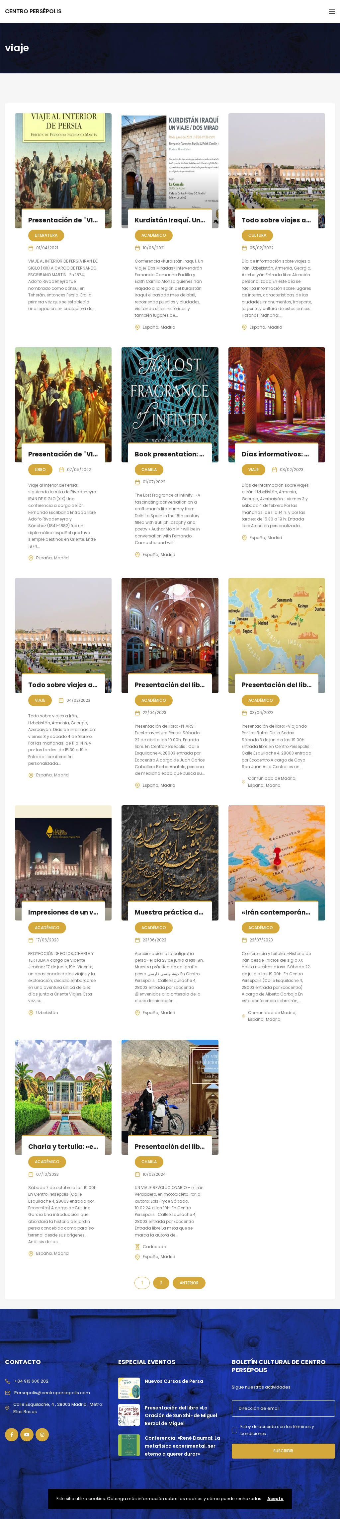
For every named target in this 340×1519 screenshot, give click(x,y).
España (150, 327)
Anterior (189, 1283)
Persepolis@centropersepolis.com (52, 1393)
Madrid (168, 327)
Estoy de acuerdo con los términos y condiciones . (277, 1430)
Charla (149, 469)
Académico (153, 235)
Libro (40, 469)
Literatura (46, 235)
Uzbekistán (47, 1012)
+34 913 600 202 (31, 1381)
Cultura (257, 235)
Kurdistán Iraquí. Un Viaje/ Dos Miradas (199, 220)
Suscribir (283, 1451)
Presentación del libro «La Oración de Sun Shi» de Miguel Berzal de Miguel (181, 1415)
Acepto (275, 1498)
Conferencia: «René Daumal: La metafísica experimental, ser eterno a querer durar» (182, 1446)
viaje (253, 469)
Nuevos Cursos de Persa (174, 1381)
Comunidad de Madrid (272, 778)
